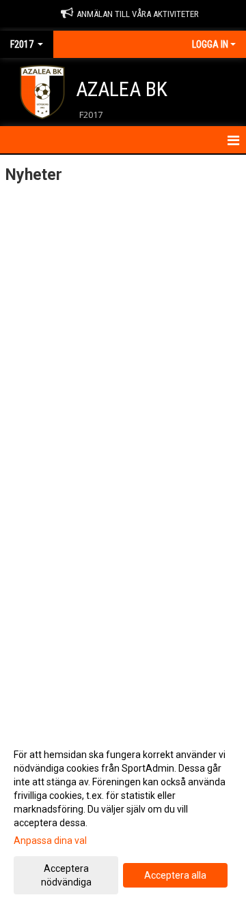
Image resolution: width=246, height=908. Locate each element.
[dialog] (123, 817)
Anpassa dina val (50, 840)
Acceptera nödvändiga (66, 875)
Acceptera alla (175, 875)
